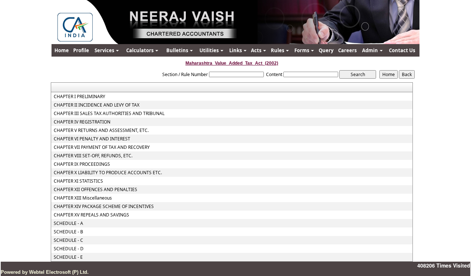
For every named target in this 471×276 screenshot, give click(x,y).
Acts (256, 50)
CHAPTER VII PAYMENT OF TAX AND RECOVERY (102, 147)
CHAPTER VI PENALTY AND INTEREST (92, 139)
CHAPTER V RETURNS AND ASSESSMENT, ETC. (101, 130)
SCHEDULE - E (68, 257)
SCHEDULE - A (68, 223)
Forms (302, 50)
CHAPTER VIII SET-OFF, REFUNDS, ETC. (93, 156)
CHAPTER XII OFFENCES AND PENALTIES (95, 190)
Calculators (140, 50)
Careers (347, 50)
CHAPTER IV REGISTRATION (82, 122)
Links (236, 50)
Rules (278, 50)
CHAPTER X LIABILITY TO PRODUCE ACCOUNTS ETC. (108, 173)
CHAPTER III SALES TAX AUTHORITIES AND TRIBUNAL (109, 114)
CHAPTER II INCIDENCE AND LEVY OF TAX (96, 105)
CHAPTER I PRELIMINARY (79, 97)
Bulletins (177, 50)
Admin (370, 50)
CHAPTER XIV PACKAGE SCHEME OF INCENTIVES (104, 206)
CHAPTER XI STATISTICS (78, 181)
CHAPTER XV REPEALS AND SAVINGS (91, 215)
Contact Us (402, 50)
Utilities (209, 50)
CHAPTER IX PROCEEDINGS (82, 164)
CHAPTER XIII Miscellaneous (83, 198)
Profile (81, 50)
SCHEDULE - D (69, 249)
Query (326, 50)
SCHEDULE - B (68, 232)
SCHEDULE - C (68, 240)
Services (105, 50)
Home (61, 50)
